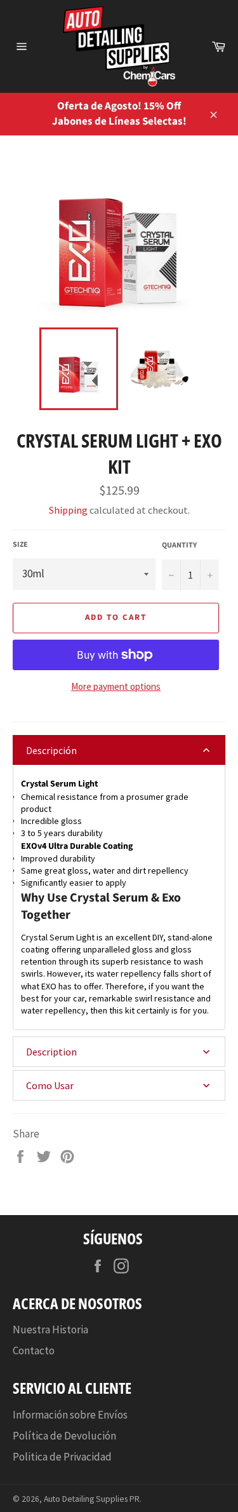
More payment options (116, 686)
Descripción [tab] (51, 750)
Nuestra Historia (50, 1330)
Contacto (34, 1350)
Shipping (68, 510)
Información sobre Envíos (70, 1415)
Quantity (179, 545)
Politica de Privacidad (62, 1457)
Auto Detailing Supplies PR (92, 1499)
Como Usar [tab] (50, 1085)
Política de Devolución (64, 1436)
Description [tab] (51, 1051)
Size (20, 545)
